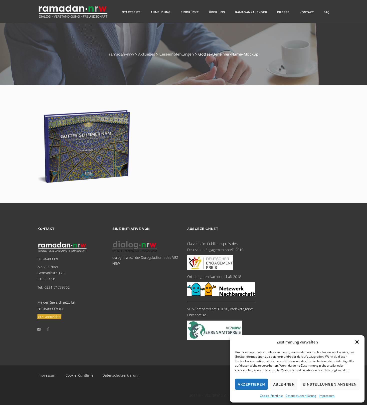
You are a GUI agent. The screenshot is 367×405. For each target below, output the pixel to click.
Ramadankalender (251, 12)
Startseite (131, 12)
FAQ (327, 12)
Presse (283, 12)
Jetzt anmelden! (49, 316)
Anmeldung (161, 12)
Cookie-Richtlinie (271, 396)
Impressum (327, 396)
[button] (357, 341)
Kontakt (307, 12)
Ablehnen (284, 384)
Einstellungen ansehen (330, 384)
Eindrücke (190, 12)
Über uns (217, 12)
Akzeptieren (251, 384)
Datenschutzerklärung (300, 396)
